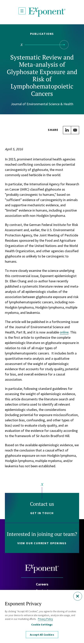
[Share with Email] (75, 130)
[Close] (77, 596)
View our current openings (42, 543)
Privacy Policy (45, 619)
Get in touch (42, 513)
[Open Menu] (22, 10)
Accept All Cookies (42, 634)
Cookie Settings (42, 624)
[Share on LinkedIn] (67, 130)
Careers (42, 584)
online (64, 332)
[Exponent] (47, 12)
